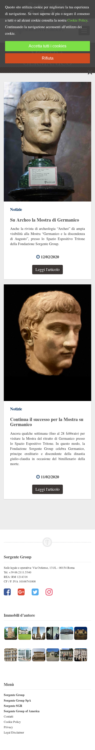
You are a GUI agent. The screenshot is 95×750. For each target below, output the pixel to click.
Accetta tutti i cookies (47, 46)
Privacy (8, 727)
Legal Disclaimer (14, 732)
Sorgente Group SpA (17, 700)
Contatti (8, 716)
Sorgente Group (14, 695)
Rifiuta (47, 58)
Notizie (16, 209)
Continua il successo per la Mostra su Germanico (46, 422)
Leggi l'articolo (47, 269)
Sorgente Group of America (22, 711)
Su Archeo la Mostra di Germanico (44, 219)
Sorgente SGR (13, 706)
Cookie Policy (12, 722)
